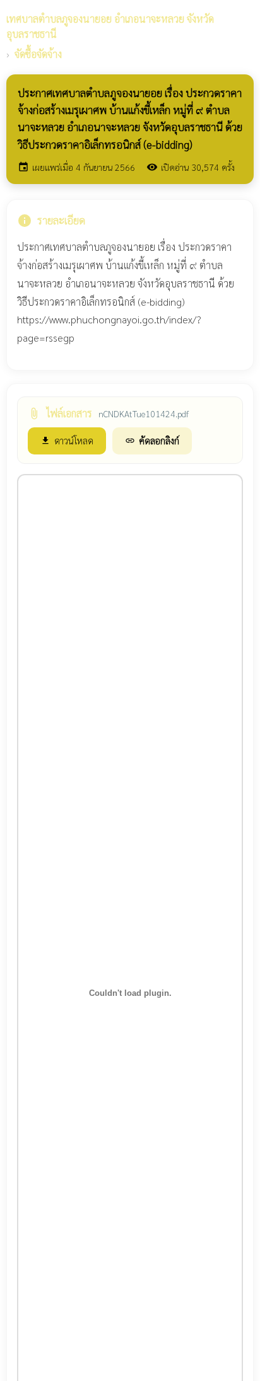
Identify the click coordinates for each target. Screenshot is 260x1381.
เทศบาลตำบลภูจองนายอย (110, 26)
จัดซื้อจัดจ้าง (38, 54)
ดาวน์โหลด (66, 440)
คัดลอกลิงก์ (152, 440)
